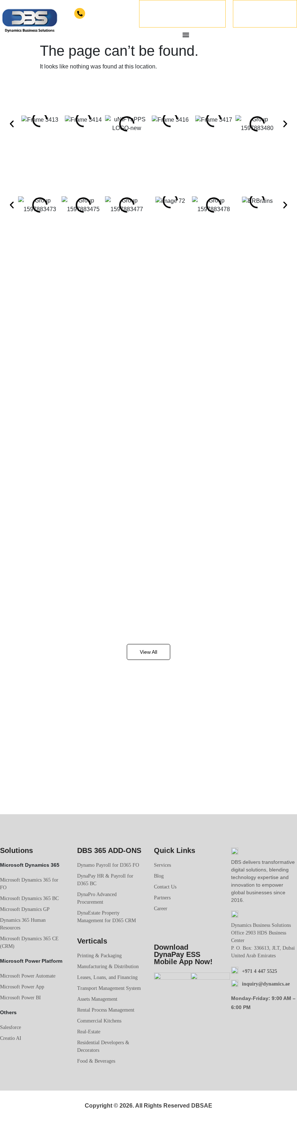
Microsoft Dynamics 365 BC (29, 898)
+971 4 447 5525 (102, 14)
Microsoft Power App (22, 987)
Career (160, 908)
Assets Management (97, 999)
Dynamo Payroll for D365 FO (108, 865)
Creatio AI (10, 1038)
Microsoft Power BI (20, 997)
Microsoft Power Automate (27, 976)
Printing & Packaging (99, 955)
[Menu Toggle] (185, 34)
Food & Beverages (96, 1061)
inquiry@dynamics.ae (266, 984)
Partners (162, 897)
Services (162, 865)
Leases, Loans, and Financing (107, 977)
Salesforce (10, 1027)
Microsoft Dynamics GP (25, 909)
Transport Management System (109, 988)
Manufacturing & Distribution (108, 966)
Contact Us (165, 887)
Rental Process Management (105, 1010)
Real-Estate (88, 1031)
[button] (11, 124)
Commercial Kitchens (99, 1021)
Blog (159, 876)
